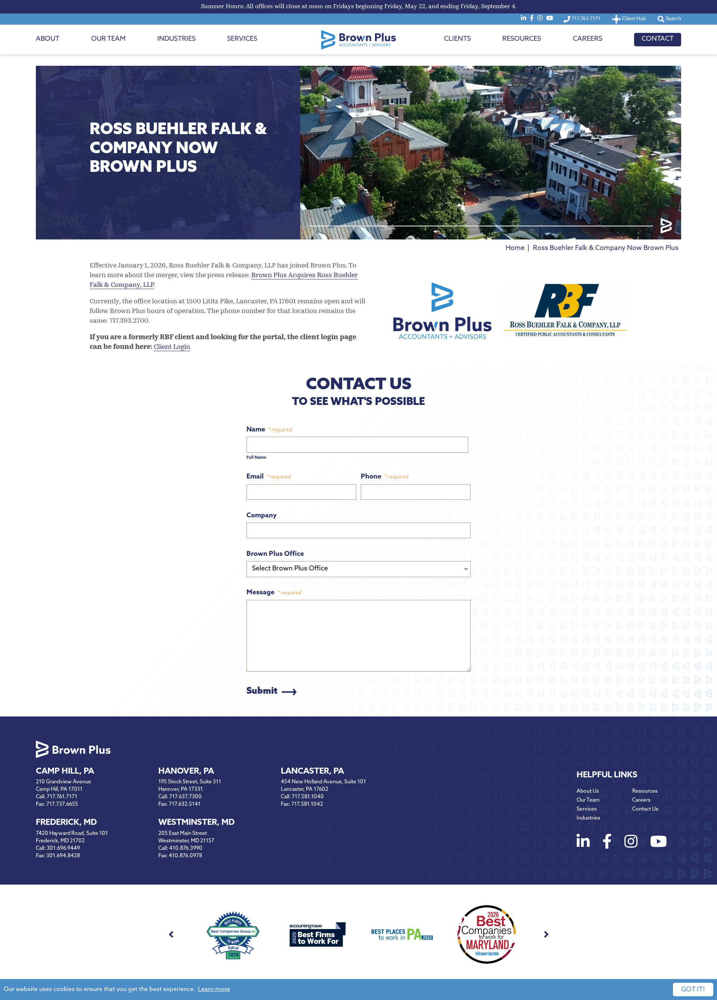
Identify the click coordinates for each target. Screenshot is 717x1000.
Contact (658, 39)
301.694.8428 (63, 856)
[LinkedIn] (523, 19)
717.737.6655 (62, 804)
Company (261, 516)
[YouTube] (549, 19)
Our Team (108, 39)
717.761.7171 (62, 797)
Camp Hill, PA (65, 771)
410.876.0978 (185, 856)
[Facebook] (532, 19)
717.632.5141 (185, 804)
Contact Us (645, 809)
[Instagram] (540, 19)
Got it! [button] (693, 990)
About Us (588, 791)
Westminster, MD (196, 823)
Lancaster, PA (312, 771)
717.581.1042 (307, 804)
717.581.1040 (308, 797)
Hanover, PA (186, 771)
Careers (587, 39)
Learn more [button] (214, 990)
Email (268, 477)
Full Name (256, 458)
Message (273, 592)
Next (546, 934)
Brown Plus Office (275, 554)
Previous (170, 934)
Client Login (172, 347)
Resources (521, 39)
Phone (384, 477)
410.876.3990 (185, 848)
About (47, 39)
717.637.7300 (185, 797)
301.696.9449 (63, 848)
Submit (261, 691)
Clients (457, 39)
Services (242, 39)
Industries (176, 39)
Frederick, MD (66, 823)
